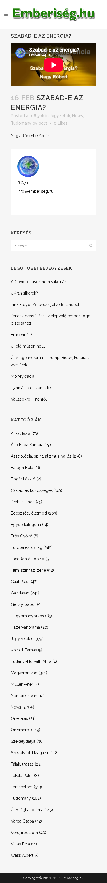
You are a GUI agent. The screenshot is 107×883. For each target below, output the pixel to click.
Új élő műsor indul (28, 346)
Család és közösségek (32, 490)
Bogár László (23, 479)
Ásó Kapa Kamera (27, 444)
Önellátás (19, 718)
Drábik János (23, 502)
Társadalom (22, 787)
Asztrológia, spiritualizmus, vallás (41, 456)
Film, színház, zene (28, 570)
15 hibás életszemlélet (31, 387)
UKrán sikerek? (24, 293)
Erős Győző (21, 536)
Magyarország (24, 673)
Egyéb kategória (26, 524)
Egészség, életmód (29, 513)
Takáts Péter (22, 775)
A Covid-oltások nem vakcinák (38, 281)
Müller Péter (22, 684)
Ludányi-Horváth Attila (31, 661)
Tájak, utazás (22, 764)
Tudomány (21, 123)
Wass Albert (22, 855)
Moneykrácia (22, 376)
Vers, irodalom (24, 832)
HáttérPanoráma (25, 627)
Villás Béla (20, 844)
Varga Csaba (22, 821)
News (77, 115)
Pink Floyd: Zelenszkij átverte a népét (45, 304)
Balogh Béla (22, 467)
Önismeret (20, 730)
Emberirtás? (22, 334)
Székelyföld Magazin (30, 752)
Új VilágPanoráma (27, 809)
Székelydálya (23, 741)
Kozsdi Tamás (24, 650)
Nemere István (24, 695)
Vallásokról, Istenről (29, 399)
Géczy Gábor (23, 604)
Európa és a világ (26, 547)
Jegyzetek (60, 115)
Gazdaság (20, 593)
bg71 (43, 123)
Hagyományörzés (27, 616)
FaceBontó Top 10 (27, 559)
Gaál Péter (20, 581)
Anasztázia (20, 433)
